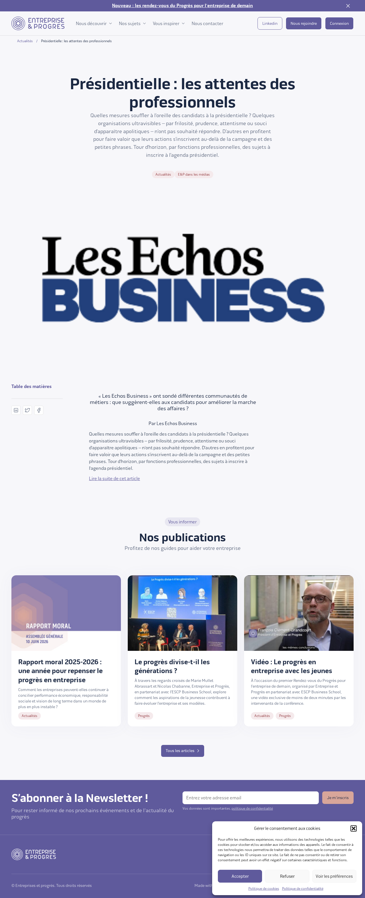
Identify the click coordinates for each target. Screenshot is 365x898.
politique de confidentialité (252, 808)
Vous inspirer (166, 23)
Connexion (339, 23)
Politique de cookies (263, 889)
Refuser (287, 876)
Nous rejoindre (304, 23)
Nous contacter (207, 23)
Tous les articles (180, 750)
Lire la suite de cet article (114, 478)
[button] (353, 828)
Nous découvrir (91, 23)
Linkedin (269, 23)
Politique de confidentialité (302, 889)
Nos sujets (130, 23)
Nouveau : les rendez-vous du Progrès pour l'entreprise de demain (182, 6)
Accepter (240, 876)
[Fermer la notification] (348, 5)
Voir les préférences (334, 876)
